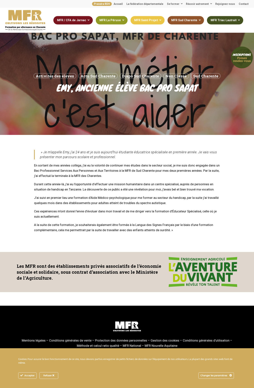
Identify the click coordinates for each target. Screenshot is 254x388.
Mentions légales (34, 340)
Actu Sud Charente (98, 76)
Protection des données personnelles (121, 340)
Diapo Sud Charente (140, 76)
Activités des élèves (55, 76)
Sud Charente (205, 76)
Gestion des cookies (165, 340)
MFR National (132, 345)
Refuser (47, 375)
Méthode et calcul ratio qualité (98, 345)
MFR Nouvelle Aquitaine (161, 345)
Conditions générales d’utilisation (206, 340)
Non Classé (176, 76)
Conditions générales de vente (70, 340)
